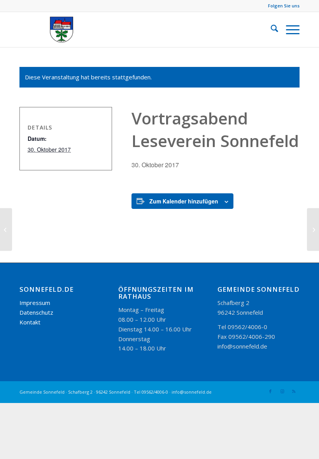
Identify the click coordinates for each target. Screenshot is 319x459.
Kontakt (29, 322)
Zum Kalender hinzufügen (183, 201)
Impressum (34, 303)
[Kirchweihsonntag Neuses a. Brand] (6, 229)
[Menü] (289, 29)
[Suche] (270, 29)
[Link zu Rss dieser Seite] (294, 391)
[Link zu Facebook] (270, 391)
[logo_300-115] (65, 29)
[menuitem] (270, 29)
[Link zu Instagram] (282, 391)
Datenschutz (36, 312)
